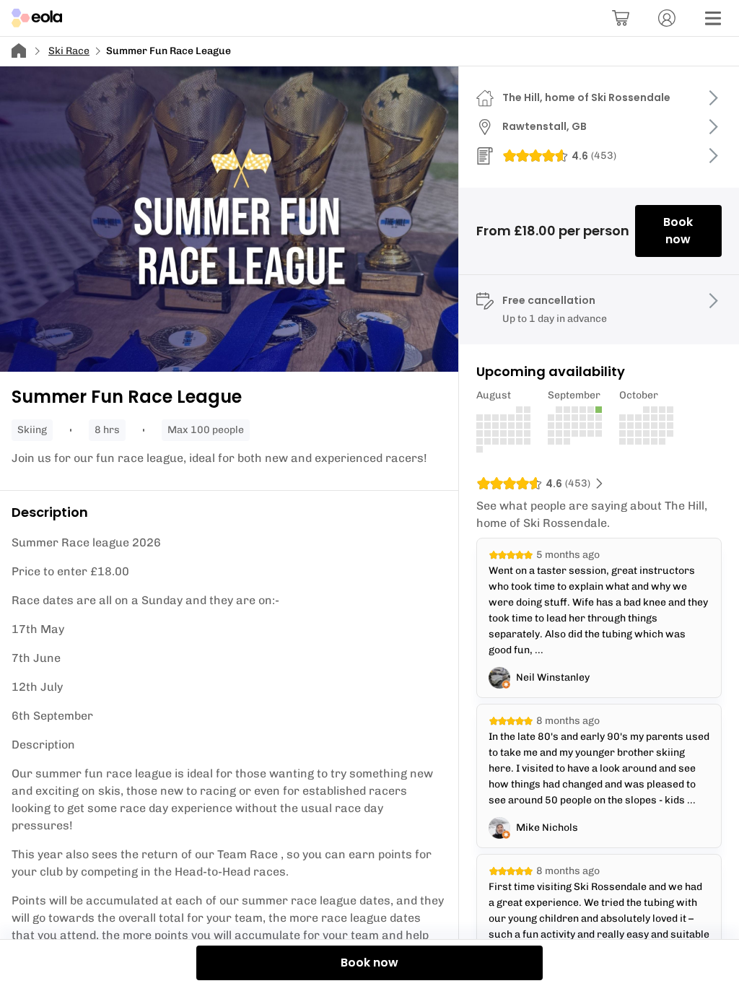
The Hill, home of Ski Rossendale (586, 97)
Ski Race (68, 51)
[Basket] (620, 18)
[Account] (666, 18)
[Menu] (713, 18)
